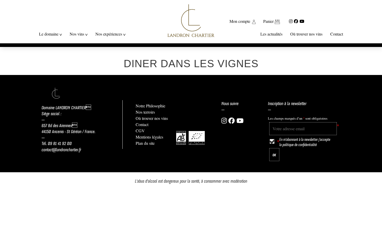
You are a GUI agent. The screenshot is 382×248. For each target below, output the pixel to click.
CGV (140, 130)
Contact (336, 34)
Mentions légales (149, 137)
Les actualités (271, 34)
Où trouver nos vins (306, 34)
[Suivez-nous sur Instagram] (291, 21)
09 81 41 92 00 (60, 143)
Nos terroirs (145, 112)
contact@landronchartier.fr (61, 149)
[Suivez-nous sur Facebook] (296, 21)
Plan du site (145, 143)
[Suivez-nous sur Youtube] (302, 21)
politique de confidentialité (299, 144)
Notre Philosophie (150, 105)
